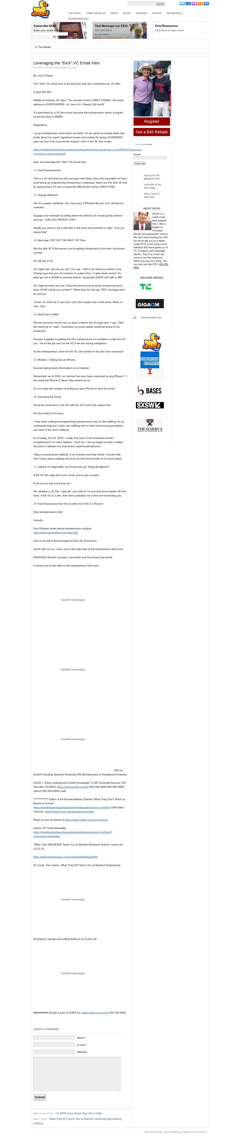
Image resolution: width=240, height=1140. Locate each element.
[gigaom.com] (150, 303)
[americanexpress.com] (150, 360)
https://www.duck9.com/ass (73, 786)
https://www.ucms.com (95, 1012)
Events (156, 13)
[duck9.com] (152, 342)
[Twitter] (182, 5)
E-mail (81, 1044)
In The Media (43, 47)
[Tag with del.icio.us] (206, 5)
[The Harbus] (150, 426)
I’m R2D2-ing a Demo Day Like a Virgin (79, 1113)
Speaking (141, 13)
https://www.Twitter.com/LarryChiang (86, 819)
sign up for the (152, 177)
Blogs (127, 13)
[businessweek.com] (150, 317)
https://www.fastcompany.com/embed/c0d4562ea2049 (65, 856)
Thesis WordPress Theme (176, 1132)
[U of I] (150, 375)
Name (81, 1037)
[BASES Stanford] (150, 390)
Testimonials (174, 13)
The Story (74, 13)
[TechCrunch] (150, 286)
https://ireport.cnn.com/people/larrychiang (69, 811)
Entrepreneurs (78, 19)
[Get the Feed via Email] (194, 5)
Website (82, 1051)
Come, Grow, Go (95, 13)
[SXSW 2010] (150, 405)
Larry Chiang (139, 144)
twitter (105, 34)
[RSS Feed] (200, 5)
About (114, 13)
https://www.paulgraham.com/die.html (55, 532)
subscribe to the (152, 186)
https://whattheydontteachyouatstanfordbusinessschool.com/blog (71, 807)
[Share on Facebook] (188, 5)
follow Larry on (152, 195)
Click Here (161, 30)
